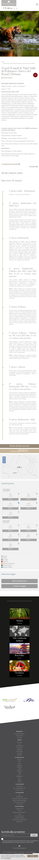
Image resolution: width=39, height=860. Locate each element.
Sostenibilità (20, 821)
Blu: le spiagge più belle (19, 788)
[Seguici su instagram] (6, 8)
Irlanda (19, 781)
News (19, 814)
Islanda (19, 780)
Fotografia (19, 749)
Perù (19, 761)
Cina (19, 763)
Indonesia (19, 767)
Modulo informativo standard (20, 800)
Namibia (19, 759)
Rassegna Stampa (19, 818)
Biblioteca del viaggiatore (19, 812)
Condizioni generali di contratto (19, 798)
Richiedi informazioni (19, 446)
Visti (20, 795)
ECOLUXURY (19, 786)
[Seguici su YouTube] (8, 8)
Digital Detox (19, 751)
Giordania (19, 770)
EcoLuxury (19, 742)
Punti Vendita (19, 735)
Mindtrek (19, 755)
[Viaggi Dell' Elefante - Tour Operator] (9, 3)
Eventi (19, 810)
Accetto (32, 856)
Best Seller (19, 655)
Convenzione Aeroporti (19, 802)
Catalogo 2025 (19, 808)
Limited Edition (19, 746)
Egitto (19, 769)
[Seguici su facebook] (3, 8)
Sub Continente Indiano (19, 639)
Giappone (19, 765)
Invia (34, 835)
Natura (19, 621)
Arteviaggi (19, 753)
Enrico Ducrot (19, 790)
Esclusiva (19, 673)
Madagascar (19, 776)
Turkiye (19, 772)
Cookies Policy (7, 858)
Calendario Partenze (19, 733)
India (19, 774)
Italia (19, 778)
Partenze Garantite (19, 816)
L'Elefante (19, 737)
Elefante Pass (19, 796)
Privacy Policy (19, 804)
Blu (19, 744)
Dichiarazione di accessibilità (19, 819)
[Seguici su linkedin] (11, 8)
